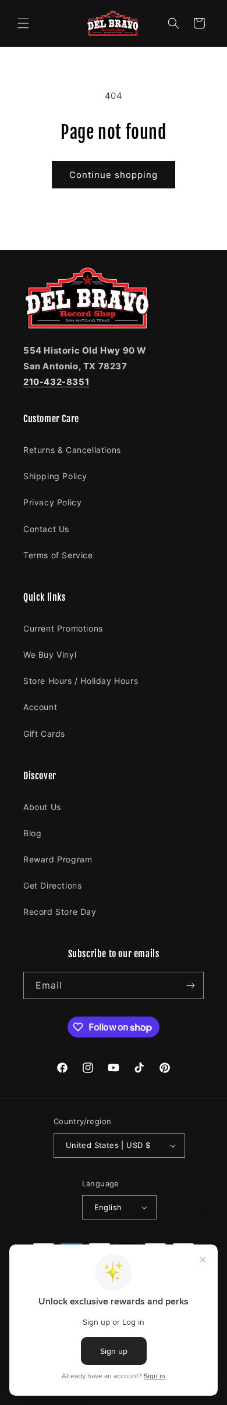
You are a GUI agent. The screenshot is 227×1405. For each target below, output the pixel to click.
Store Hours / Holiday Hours (80, 681)
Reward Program (57, 859)
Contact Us (46, 529)
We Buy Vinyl (49, 654)
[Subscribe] (190, 985)
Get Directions (52, 885)
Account (40, 707)
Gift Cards (44, 734)
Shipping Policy (55, 476)
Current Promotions (63, 628)
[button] (23, 23)
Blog (32, 833)
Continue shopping (113, 174)
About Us (42, 807)
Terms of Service (58, 555)
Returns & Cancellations (72, 450)
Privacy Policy (52, 502)
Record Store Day (60, 912)
